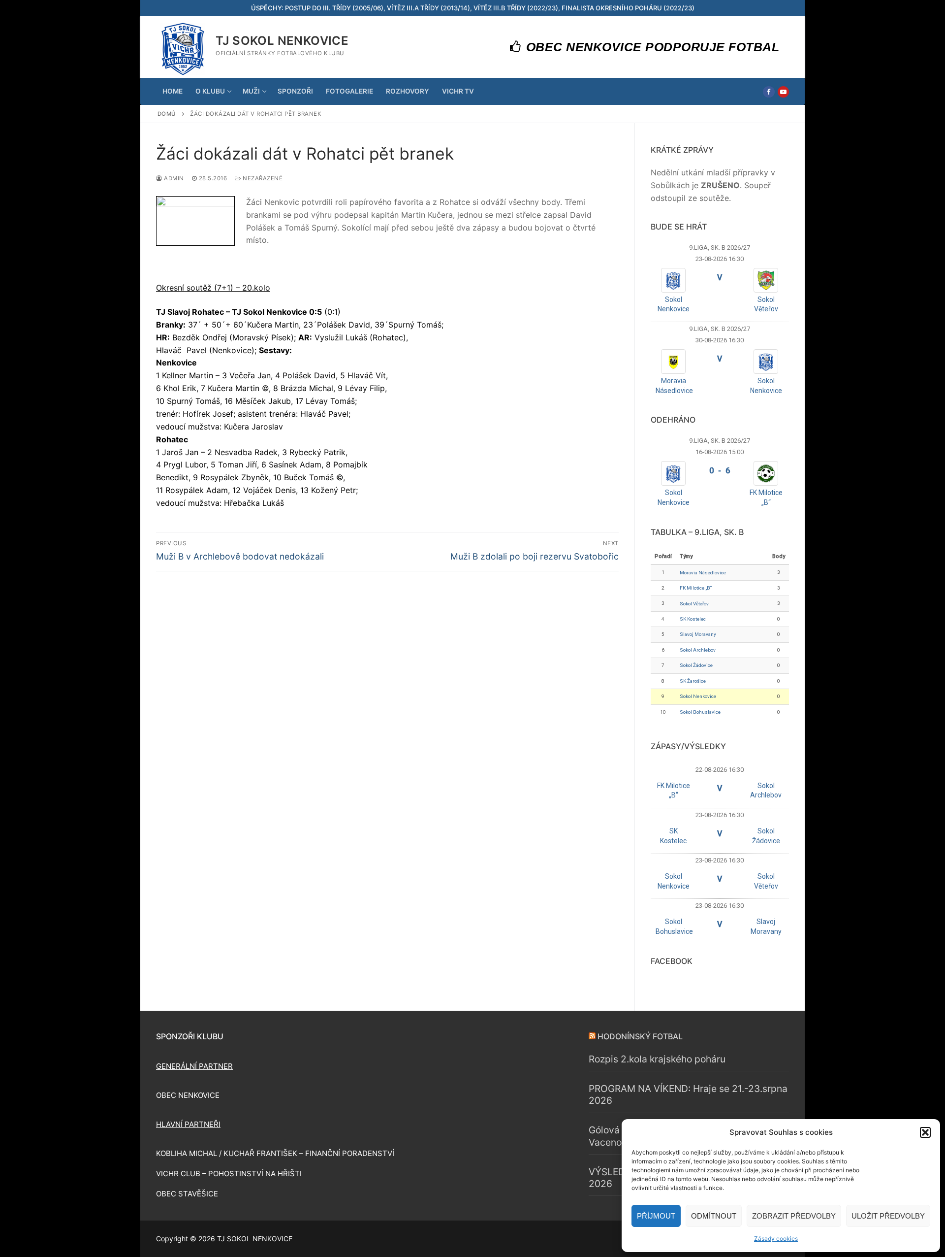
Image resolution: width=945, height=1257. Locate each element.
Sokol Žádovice (696, 665)
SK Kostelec (693, 619)
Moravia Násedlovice (703, 572)
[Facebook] (768, 92)
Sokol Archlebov (698, 650)
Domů (167, 113)
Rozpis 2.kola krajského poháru (657, 1059)
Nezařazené (262, 178)
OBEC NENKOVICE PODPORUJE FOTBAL (650, 47)
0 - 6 (719, 470)
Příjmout (656, 1216)
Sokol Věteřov (694, 603)
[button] (925, 1132)
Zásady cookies (776, 1238)
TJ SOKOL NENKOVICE (282, 40)
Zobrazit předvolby (794, 1216)
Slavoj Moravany (698, 634)
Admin (173, 178)
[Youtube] (783, 92)
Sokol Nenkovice (698, 696)
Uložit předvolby (888, 1216)
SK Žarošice (693, 681)
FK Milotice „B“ (696, 588)
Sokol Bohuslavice (700, 712)
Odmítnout (713, 1216)
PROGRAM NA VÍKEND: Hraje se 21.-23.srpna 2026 (688, 1095)
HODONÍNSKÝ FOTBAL (640, 1036)
